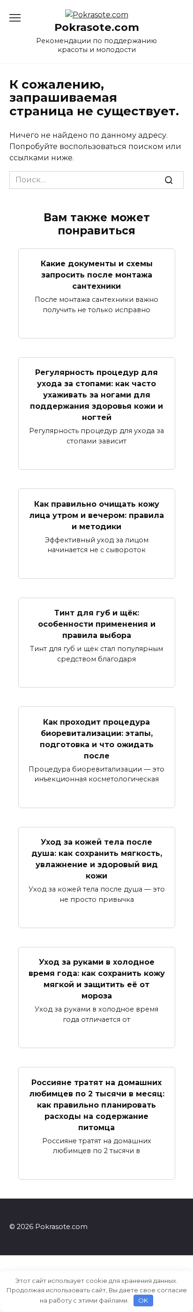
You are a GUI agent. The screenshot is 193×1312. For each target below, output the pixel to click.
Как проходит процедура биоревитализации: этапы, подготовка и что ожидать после (97, 738)
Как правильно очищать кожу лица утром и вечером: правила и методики (96, 515)
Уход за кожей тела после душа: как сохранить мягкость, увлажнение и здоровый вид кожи (96, 859)
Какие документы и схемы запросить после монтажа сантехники (97, 275)
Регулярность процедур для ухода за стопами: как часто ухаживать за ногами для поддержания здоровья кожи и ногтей (96, 395)
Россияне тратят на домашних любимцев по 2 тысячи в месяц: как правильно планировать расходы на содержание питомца (96, 1105)
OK (143, 1300)
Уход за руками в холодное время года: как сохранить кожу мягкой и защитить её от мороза (97, 979)
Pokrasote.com (96, 27)
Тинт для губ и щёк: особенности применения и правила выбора (97, 624)
